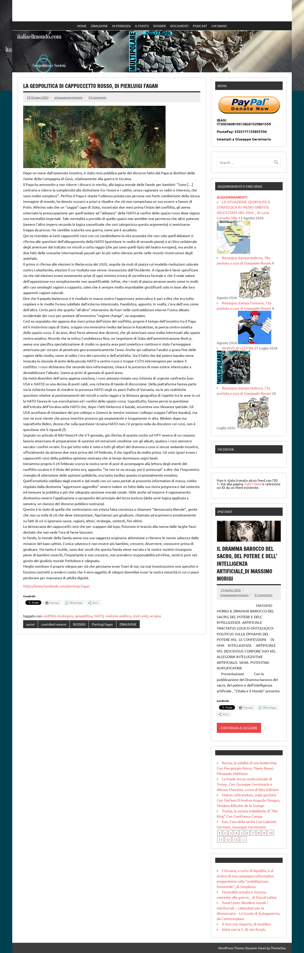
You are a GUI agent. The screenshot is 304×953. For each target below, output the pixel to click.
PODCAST (200, 26)
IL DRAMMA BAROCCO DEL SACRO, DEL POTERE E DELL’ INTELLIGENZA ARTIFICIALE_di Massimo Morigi (247, 563)
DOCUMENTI (179, 26)
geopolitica (83, 616)
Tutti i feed (252, 484)
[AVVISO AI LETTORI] (233, 382)
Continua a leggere (238, 727)
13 (236, 839)
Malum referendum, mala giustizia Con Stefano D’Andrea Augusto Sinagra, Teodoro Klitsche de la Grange (248, 800)
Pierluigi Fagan (102, 624)
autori (30, 624)
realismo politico (118, 616)
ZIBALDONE (99, 26)
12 (228, 839)
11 (221, 839)
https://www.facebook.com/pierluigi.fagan (56, 586)
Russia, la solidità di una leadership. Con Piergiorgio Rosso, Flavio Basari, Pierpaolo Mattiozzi (247, 768)
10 (271, 833)
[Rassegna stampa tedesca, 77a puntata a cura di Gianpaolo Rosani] (253, 427)
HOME (81, 26)
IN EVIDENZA (121, 26)
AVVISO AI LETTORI (237, 348)
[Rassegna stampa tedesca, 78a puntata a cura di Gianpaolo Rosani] (254, 297)
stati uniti (140, 616)
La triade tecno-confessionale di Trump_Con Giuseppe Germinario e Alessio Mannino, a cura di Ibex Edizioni (248, 784)
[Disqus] (112, 695)
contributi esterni (53, 624)
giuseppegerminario (68, 97)
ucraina (155, 616)
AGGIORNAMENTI (232, 197)
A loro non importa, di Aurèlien (246, 924)
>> (243, 839)
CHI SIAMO (219, 26)
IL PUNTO (142, 26)
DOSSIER (159, 26)
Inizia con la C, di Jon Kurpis (243, 929)
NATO (98, 616)
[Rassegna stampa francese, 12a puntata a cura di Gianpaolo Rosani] (254, 342)
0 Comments (97, 97)
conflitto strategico (58, 616)
